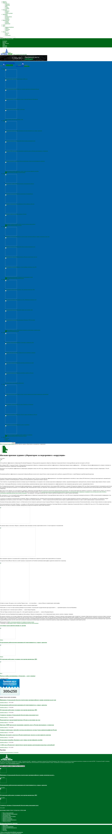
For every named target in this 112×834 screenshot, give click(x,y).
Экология (7, 3)
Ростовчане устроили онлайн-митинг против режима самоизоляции (20, 224)
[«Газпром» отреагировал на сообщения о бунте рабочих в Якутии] (11, 202)
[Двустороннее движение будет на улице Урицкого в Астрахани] (11, 403)
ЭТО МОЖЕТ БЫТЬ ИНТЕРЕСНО (8, 625)
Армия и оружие (9, 13)
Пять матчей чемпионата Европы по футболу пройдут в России (19, 372)
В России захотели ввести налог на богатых (15, 109)
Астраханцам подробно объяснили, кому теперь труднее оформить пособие (22, 171)
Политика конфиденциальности (10, 827)
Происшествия (6, 20)
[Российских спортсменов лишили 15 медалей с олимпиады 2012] (11, 341)
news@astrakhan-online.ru (14, 763)
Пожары (7, 22)
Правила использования (8, 826)
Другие (4, 31)
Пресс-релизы (6, 43)
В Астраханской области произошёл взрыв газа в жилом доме (19, 309)
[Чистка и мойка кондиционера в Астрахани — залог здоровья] (7, 672)
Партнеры (5, 45)
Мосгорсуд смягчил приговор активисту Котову (16, 214)
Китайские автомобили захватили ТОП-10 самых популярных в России (21, 414)
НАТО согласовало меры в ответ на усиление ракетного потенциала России (22, 89)
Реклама (7, 17)
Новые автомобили (9, 27)
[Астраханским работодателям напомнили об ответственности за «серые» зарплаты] (11, 129)
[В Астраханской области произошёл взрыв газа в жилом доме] (11, 308)
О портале (5, 41)
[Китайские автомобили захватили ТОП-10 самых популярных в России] (11, 413)
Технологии (7, 35)
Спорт (4, 24)
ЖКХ (6, 6)
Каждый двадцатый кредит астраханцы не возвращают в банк (19, 277)
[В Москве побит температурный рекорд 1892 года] (11, 77)
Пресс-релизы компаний (8, 812)
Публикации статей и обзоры (9, 816)
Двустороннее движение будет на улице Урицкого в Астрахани (19, 404)
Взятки (12, 444)
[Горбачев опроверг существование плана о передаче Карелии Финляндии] (11, 98)
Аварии (7, 21)
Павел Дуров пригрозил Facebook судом (14, 119)
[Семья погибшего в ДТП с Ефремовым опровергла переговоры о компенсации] (11, 328)
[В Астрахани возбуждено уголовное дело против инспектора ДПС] (11, 288)
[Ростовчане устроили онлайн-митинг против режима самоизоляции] (11, 223)
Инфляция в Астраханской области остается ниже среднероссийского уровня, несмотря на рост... (27, 775)
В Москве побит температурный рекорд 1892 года (16, 79)
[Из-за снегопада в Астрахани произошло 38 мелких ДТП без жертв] (11, 318)
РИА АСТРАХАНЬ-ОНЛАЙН (8, 832)
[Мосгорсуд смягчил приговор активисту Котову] (11, 212)
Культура (7, 32)
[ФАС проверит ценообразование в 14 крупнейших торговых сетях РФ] (11, 265)
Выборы (4, 448)
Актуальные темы (7, 815)
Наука (6, 34)
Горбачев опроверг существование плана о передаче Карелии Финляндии (21, 99)
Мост (1, 673)
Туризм (6, 7)
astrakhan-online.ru (4, 702)
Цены (6, 15)
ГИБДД (6, 28)
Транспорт (7, 5)
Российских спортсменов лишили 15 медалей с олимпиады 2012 (19, 342)
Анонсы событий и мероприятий (10, 814)
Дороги (6, 30)
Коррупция (7, 23)
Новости (4, 1)
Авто (4, 26)
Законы (6, 12)
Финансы (7, 19)
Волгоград (9, 823)
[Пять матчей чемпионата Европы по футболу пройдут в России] (11, 371)
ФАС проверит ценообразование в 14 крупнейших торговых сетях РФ (20, 267)
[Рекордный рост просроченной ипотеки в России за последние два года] (11, 255)
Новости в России (7, 821)
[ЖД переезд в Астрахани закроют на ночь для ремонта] (11, 423)
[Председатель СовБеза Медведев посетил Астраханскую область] (11, 182)
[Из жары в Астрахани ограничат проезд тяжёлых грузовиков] (11, 433)
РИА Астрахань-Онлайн (5, 444)
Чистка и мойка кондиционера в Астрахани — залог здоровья (17, 676)
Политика (5, 9)
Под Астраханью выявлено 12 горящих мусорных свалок (21, 622)
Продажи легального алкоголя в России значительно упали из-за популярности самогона (25, 161)
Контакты (5, 46)
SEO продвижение (19, 832)
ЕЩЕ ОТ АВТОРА (21, 625)
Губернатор (5, 449)
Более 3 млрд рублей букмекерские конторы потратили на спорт (19, 362)
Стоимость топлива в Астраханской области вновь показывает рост (20, 140)
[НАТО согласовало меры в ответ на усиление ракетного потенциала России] (11, 87)
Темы (4, 44)
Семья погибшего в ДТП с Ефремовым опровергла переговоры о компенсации (22, 330)
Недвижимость (8, 16)
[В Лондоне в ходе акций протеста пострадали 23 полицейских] (11, 192)
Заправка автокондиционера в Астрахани (9, 752)
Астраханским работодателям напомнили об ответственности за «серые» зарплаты (23, 130)
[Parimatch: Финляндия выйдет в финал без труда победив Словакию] (11, 351)
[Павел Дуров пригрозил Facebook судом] (11, 118)
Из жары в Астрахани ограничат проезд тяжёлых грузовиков (18, 434)
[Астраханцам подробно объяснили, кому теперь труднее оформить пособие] (11, 170)
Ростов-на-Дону (3, 823)
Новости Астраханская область (9, 819)
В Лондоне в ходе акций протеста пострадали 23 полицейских (19, 193)
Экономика (5, 14)
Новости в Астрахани (7, 818)
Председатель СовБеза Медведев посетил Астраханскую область (19, 183)
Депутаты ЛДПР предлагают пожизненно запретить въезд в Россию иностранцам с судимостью (26, 151)
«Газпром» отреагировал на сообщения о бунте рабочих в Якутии (19, 203)
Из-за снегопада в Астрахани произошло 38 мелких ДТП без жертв (20, 319)
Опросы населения (7, 817)
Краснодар (15, 823)
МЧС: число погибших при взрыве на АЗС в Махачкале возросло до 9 (20, 299)
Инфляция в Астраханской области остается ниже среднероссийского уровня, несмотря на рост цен (27, 236)
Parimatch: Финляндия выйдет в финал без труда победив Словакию (20, 352)
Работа (4, 451)
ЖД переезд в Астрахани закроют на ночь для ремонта (17, 424)
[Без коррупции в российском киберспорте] (11, 381)
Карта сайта (5, 825)
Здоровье (7, 8)
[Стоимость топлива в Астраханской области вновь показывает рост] (11, 139)
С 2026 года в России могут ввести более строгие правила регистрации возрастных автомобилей (26, 394)
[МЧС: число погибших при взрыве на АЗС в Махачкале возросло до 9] (11, 298)
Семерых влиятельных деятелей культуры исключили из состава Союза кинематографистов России (28, 730)
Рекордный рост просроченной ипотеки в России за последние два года (21, 256)
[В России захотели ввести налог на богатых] (11, 108)
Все (6, 172)
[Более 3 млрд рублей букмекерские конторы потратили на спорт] (11, 361)
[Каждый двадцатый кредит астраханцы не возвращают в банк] (11, 276)
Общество (5, 2)
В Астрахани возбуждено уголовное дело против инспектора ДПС (20, 289)
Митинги (7, 10)
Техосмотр (7, 29)
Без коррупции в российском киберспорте (14, 383)
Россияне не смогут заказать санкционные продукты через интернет (23, 623)
